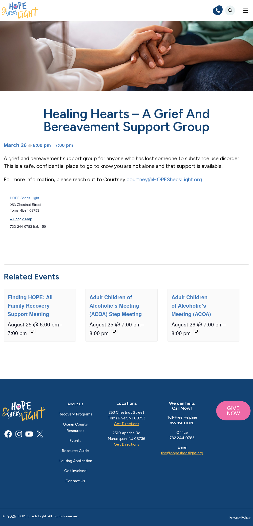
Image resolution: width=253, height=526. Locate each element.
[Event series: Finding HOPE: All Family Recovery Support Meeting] (32, 331)
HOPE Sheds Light (24, 197)
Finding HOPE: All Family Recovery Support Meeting (30, 305)
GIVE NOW (233, 410)
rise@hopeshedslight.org (182, 453)
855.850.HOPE (182, 423)
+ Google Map (21, 218)
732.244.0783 (181, 438)
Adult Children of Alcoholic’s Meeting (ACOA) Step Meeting (115, 305)
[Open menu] (245, 10)
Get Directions (126, 424)
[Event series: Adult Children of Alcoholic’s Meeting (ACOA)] (196, 331)
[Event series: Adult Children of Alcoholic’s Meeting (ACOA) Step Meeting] (114, 331)
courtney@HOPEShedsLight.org (164, 179)
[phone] (218, 10)
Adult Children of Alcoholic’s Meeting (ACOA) (191, 305)
